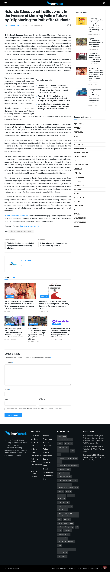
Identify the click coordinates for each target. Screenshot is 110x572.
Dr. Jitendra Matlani (64, 477)
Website (42, 399)
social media (62, 538)
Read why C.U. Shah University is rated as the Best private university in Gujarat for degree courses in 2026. (54, 98)
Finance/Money (80, 157)
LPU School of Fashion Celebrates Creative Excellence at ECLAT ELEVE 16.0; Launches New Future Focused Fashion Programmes (53, 88)
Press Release (79, 185)
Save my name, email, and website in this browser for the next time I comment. (35, 409)
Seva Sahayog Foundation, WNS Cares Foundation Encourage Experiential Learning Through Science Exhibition (37, 333)
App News (77, 128)
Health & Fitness (81, 165)
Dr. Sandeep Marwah (65, 480)
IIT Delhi (70, 495)
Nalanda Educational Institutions (16, 215)
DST (75, 480)
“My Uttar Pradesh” (12, 440)
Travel (77, 214)
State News (78, 206)
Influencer (61, 499)
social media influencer (66, 542)
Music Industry (63, 523)
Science (77, 193)
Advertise (63, 569)
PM (77, 527)
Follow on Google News (90, 569)
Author (60, 443)
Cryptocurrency (63, 451)
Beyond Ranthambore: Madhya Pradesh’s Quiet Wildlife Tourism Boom (96, 43)
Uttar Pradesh (80, 222)
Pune (59, 531)
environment (73, 488)
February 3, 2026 (10, 340)
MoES (59, 519)
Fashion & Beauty (81, 153)
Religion (77, 189)
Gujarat (68, 491)
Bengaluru (68, 443)
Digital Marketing (63, 473)
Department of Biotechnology (68, 466)
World (76, 226)
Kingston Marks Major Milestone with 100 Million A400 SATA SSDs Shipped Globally (95, 57)
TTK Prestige (62, 556)
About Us (55, 569)
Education (38, 25)
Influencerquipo (63, 502)
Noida (60, 527)
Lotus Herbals (62, 510)
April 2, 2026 (44, 311)
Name (7, 389)
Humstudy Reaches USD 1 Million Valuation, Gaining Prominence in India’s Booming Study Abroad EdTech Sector (60, 332)
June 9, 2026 (9, 311)
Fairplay (60, 491)
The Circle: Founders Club (66, 549)
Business (77, 140)
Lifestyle (78, 169)
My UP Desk (15, 25)
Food (76, 161)
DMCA (79, 569)
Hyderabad (61, 495)
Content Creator (63, 447)
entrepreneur (62, 488)
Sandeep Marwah (63, 534)
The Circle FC (62, 553)
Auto (76, 136)
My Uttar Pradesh (14, 568)
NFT (71, 523)
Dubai (60, 484)
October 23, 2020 (27, 25)
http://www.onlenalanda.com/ (31, 226)
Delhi (59, 462)
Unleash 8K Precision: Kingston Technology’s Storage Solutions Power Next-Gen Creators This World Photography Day (96, 25)
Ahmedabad (62, 436)
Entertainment (80, 148)
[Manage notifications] (105, 567)
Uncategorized (80, 218)
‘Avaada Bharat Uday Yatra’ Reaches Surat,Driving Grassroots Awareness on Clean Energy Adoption (95, 96)
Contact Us (71, 569)
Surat (59, 545)
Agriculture (79, 124)
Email (7, 399)
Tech (76, 210)
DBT (59, 455)
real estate (67, 531)
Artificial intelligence (65, 440)
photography (68, 527)
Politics (77, 181)
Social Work (79, 198)
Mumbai (67, 519)
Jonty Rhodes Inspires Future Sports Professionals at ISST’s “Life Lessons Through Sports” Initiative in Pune (53, 106)
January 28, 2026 (34, 342)
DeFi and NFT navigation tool (67, 458)
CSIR (72, 451)
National (77, 173)
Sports (77, 202)
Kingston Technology (65, 506)
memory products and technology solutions (65, 515)
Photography (79, 177)
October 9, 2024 (57, 340)
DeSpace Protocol (64, 469)
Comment (9, 362)
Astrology (78, 132)
